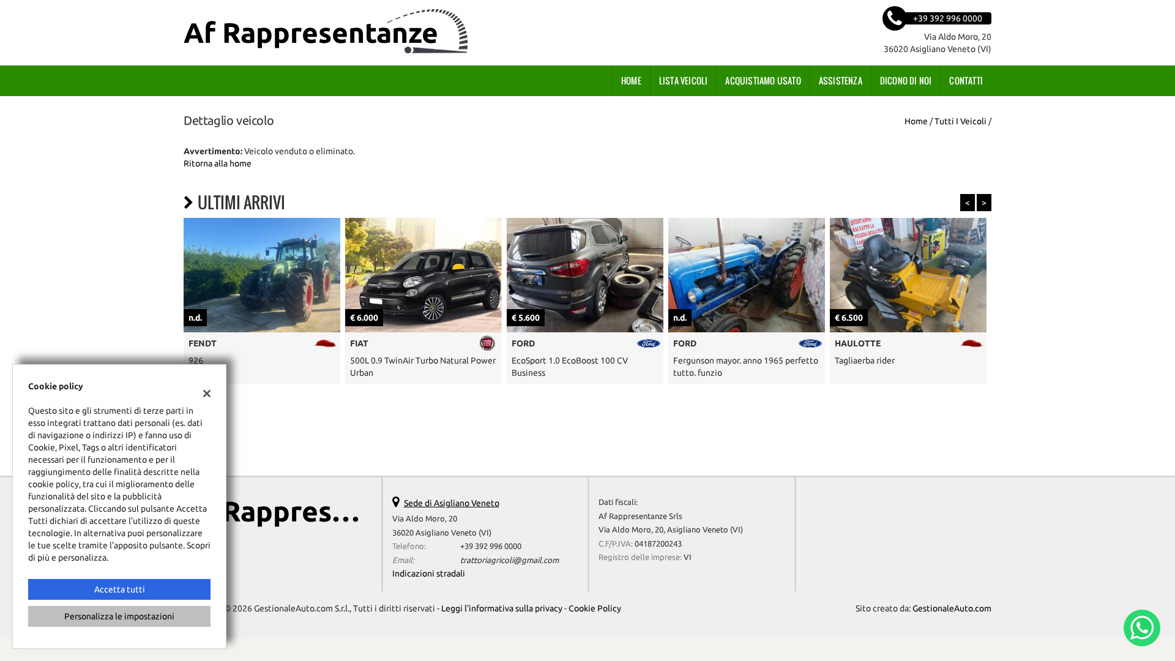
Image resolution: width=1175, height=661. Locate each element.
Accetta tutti (119, 589)
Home (631, 80)
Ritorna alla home (218, 163)
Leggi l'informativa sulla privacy (501, 608)
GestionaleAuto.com (951, 608)
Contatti (966, 80)
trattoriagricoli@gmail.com (509, 560)
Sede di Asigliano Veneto (451, 503)
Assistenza (840, 80)
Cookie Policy (595, 608)
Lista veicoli (683, 80)
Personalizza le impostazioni (119, 616)
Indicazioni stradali (428, 573)
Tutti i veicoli (960, 121)
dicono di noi (906, 80)
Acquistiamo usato (762, 80)
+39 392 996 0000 (490, 546)
